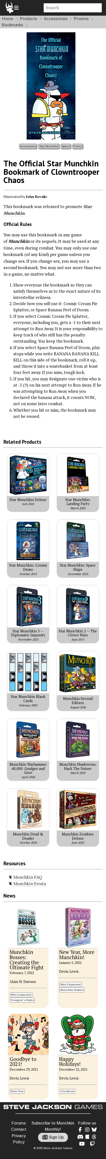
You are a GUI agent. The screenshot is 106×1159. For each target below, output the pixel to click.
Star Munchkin (48, 146)
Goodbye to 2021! (23, 1062)
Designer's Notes (22, 1000)
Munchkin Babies (71, 989)
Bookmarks (12, 25)
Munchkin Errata (29, 883)
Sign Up (56, 1137)
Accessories (56, 18)
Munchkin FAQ (27, 877)
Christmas (67, 1091)
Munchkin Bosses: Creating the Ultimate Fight (27, 960)
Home (7, 18)
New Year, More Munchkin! (76, 955)
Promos (81, 18)
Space (66, 146)
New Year (17, 1091)
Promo (77, 146)
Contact (18, 1129)
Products (28, 18)
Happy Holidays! (70, 1062)
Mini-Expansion (21, 994)
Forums (19, 1123)
